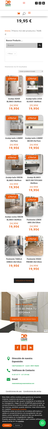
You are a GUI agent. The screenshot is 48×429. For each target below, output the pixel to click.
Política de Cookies (18, 409)
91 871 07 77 (16, 374)
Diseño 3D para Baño (24, 304)
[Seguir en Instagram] (40, 3)
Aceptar (7, 425)
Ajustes (17, 425)
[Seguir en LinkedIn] (43, 3)
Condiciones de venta (32, 391)
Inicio (7, 31)
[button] (42, 423)
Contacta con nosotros (24, 319)
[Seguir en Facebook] (36, 3)
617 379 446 (25, 374)
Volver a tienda (24, 281)
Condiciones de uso (14, 391)
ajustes (21, 421)
